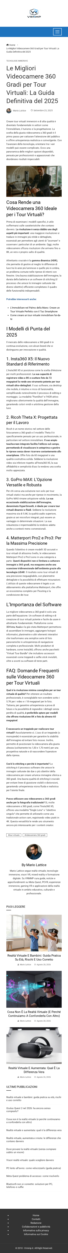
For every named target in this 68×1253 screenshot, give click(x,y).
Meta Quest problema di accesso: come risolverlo (32, 1176)
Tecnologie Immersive (17, 61)
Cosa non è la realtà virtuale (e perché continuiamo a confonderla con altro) (34, 1014)
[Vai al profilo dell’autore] (34, 851)
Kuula (19, 627)
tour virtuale (14, 835)
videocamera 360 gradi (35, 835)
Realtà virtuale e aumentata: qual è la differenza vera (34, 1070)
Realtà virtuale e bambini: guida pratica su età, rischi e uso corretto (34, 957)
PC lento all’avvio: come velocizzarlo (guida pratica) (33, 1168)
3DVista (10, 627)
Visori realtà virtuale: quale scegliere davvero (30, 1160)
